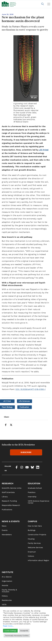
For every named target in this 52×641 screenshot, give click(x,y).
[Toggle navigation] (48, 4)
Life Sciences (24, 401)
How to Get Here (35, 526)
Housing (31, 539)
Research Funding (9, 501)
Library (5, 497)
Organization (7, 581)
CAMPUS (32, 521)
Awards (5, 585)
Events (4, 530)
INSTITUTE (7, 572)
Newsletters (7, 535)
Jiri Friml (7, 401)
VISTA (4, 604)
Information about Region (38, 560)
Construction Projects (37, 535)
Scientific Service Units (11, 488)
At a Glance (6, 577)
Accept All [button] (24, 631)
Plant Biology (7, 407)
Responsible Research (11, 505)
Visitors (31, 556)
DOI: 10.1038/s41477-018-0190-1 (30, 389)
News (4, 526)
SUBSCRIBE (26, 452)
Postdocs (31, 492)
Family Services (34, 543)
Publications (7, 510)
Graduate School (35, 488)
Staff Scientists (8, 492)
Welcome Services (35, 547)
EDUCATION (34, 483)
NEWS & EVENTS (11, 521)
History (5, 596)
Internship (32, 497)
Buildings (31, 530)
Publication (24, 407)
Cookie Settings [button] (10, 631)
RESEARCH (7, 483)
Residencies (7, 600)
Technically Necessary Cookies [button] (17, 635)
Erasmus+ (32, 552)
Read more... (8, 626)
